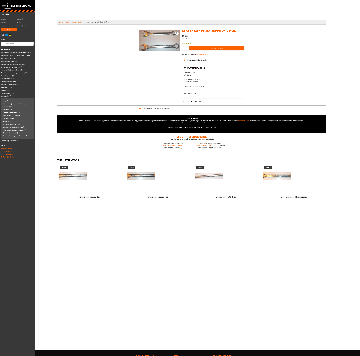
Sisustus (3, 90)
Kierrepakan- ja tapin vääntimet (13, 104)
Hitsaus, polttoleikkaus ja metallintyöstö (14, 55)
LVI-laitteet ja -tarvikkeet (9, 67)
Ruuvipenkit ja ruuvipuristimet (12, 127)
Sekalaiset (4, 87)
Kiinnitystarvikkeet (7, 61)
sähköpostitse (243, 121)
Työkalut (4, 96)
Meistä (3, 26)
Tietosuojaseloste (7, 157)
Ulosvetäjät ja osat (9, 133)
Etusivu (3, 19)
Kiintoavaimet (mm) (10, 113)
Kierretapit (6, 110)
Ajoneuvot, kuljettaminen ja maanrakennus (15, 52)
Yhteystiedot (21, 26)
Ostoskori (9, 29)
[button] (177, 33)
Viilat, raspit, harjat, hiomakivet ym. (14, 136)
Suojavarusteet (6, 93)
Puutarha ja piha (6, 76)
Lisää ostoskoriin (217, 48)
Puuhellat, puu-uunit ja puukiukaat (12, 73)
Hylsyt (4, 101)
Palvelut (19, 22)
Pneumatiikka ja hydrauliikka (10, 70)
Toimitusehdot (6, 149)
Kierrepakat (6, 107)
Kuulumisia (20, 19)
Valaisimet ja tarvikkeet (8, 141)
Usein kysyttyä (6, 151)
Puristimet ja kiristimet (10, 124)
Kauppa (3, 22)
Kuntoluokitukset (7, 154)
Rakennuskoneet (6, 79)
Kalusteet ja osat (6, 58)
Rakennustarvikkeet (7, 82)
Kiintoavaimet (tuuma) (10, 115)
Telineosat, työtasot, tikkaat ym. (13, 130)
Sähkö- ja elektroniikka (8, 85)
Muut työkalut (7, 121)
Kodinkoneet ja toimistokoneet (11, 64)
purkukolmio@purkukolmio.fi (173, 145)
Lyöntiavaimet (7, 118)
